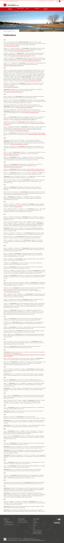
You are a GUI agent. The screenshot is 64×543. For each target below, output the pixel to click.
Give (46, 1)
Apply (43, 1)
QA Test (32, 539)
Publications (37, 8)
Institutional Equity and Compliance (12, 540)
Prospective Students (46, 9)
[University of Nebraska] (57, 522)
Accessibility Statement (36, 539)
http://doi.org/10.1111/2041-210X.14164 (32, 80)
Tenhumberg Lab (12, 5)
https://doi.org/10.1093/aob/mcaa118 (19, 144)
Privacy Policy (28, 540)
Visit (40, 1)
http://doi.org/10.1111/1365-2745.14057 (14, 92)
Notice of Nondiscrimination (21, 540)
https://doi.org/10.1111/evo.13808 (10, 154)
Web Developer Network (27, 539)
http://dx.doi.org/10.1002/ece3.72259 (21, 50)
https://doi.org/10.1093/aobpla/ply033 (35, 170)
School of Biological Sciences (11, 4)
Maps (34, 527)
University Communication (23, 522)
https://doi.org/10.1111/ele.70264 (11, 46)
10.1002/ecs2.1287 (17, 206)
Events (34, 523)
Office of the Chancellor (22, 520)
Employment (35, 522)
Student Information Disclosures (40, 540)
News (34, 528)
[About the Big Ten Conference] (58, 519)
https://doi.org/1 (18, 119)
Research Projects (20, 8)
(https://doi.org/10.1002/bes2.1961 (24, 107)
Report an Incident (37, 532)
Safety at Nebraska (32, 540)
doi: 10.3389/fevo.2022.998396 (10, 87)
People (27, 8)
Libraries (34, 525)
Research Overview (10, 9)
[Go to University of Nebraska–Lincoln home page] (5, 5)
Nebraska (5, 31)
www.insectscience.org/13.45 (12, 291)
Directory (34, 520)
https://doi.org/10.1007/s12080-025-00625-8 (20, 55)
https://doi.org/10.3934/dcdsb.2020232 (19, 130)
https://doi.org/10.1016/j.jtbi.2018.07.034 (12, 166)
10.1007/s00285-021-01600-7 (29, 119)
